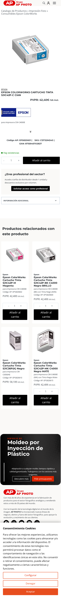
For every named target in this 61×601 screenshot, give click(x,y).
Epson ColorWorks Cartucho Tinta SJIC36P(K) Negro (14, 365)
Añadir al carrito (41, 160)
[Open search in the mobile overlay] (43, 3)
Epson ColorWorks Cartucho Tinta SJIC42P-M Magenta (14, 281)
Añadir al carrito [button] (15, 314)
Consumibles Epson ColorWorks (19, 13)
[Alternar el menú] (54, 3)
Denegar (30, 583)
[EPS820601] (30, 50)
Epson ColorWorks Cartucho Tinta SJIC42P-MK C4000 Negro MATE (46, 367)
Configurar (31, 575)
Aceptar (30, 591)
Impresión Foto (37, 11)
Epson (4, 89)
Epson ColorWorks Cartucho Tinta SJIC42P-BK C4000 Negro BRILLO (45, 281)
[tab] (30, 76)
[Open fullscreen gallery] (57, 76)
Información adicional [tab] (16, 200)
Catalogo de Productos (14, 11)
